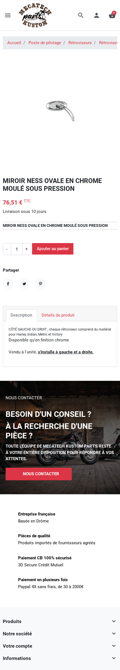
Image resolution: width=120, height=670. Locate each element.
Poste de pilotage (44, 42)
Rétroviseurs (80, 42)
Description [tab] (21, 315)
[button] (81, 15)
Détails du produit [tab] (58, 315)
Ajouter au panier (53, 248)
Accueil (14, 42)
